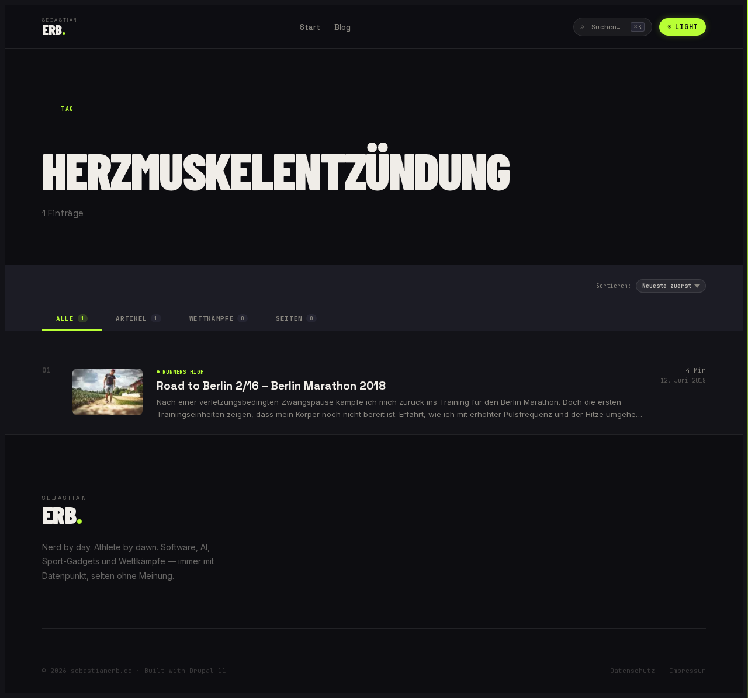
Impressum (687, 670)
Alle (70, 318)
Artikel (136, 318)
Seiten (294, 318)
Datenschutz (632, 670)
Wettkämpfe (216, 318)
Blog (342, 27)
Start (310, 27)
